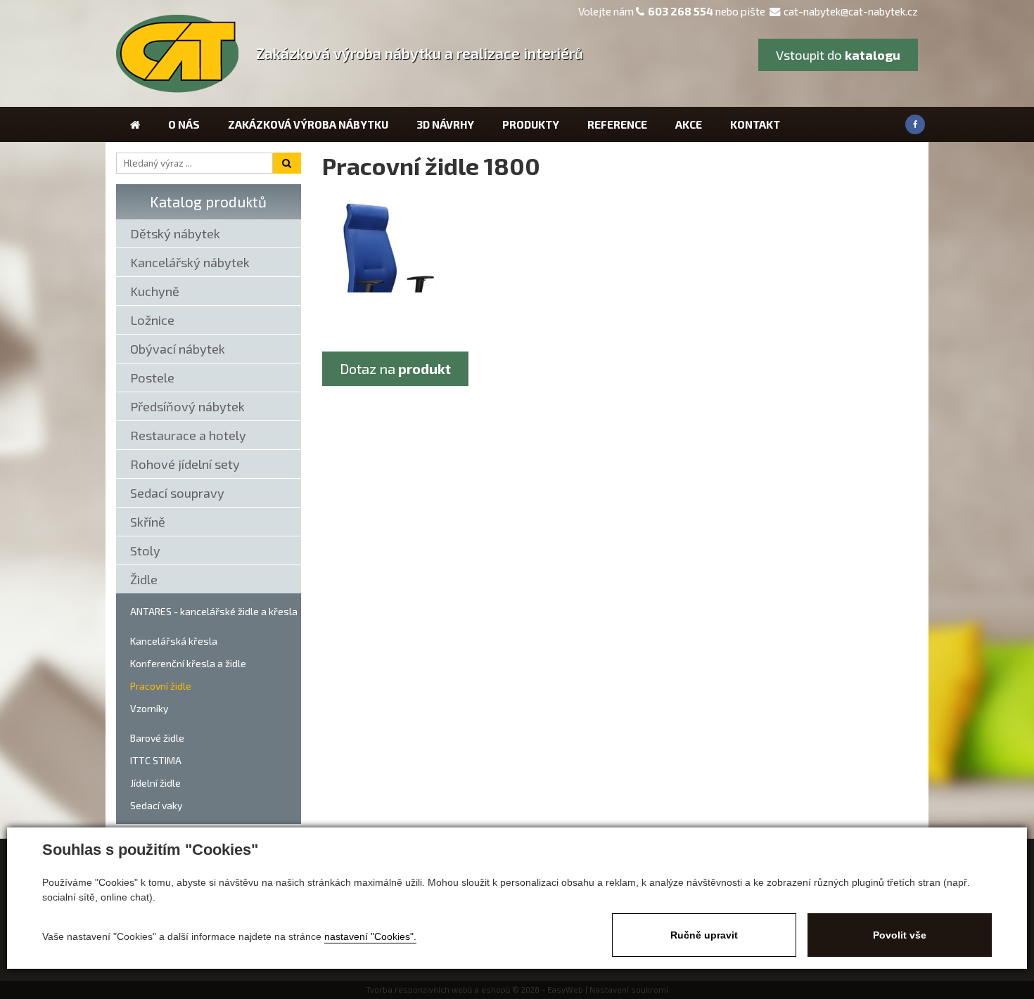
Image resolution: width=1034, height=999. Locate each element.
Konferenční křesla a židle (188, 663)
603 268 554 (680, 11)
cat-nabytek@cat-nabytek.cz (851, 11)
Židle (144, 579)
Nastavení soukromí (628, 989)
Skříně (147, 521)
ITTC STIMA (155, 760)
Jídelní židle (155, 783)
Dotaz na (395, 368)
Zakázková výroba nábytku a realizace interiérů (419, 53)
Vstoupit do (838, 55)
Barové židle (157, 738)
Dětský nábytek (175, 233)
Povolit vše (899, 935)
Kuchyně (154, 291)
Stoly (145, 550)
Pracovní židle (160, 686)
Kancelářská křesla (173, 641)
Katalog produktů (208, 201)
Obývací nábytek (177, 348)
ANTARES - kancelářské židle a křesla (214, 611)
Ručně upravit (704, 935)
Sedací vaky (156, 805)
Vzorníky (149, 708)
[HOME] (135, 124)
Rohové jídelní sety (185, 464)
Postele (152, 377)
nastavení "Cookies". (370, 936)
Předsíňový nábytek (187, 406)
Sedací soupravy (177, 493)
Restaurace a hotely (188, 435)
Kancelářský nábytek (190, 262)
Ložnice (152, 320)
